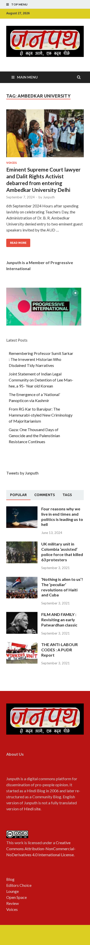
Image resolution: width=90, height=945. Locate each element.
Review (12, 903)
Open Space (16, 897)
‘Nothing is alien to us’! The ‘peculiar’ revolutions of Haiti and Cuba (62, 587)
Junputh (49, 197)
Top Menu (19, 4)
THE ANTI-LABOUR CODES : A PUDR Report (59, 649)
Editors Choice (19, 885)
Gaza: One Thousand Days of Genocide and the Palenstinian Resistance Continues (34, 435)
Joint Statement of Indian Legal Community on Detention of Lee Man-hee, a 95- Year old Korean (41, 379)
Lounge (12, 891)
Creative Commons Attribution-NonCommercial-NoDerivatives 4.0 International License (41, 848)
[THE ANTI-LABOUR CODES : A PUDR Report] (22, 645)
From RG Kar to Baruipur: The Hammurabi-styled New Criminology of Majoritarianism (40, 415)
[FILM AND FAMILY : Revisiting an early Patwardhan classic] (22, 614)
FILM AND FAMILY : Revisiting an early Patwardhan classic (59, 619)
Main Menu (27, 77)
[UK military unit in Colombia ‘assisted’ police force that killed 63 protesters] (22, 544)
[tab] (18, 495)
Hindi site (32, 808)
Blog (10, 879)
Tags (67, 495)
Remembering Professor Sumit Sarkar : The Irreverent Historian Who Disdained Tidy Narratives (41, 359)
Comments (44, 495)
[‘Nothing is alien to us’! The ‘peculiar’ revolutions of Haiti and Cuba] (22, 579)
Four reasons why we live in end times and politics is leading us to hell (62, 516)
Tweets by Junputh (22, 472)
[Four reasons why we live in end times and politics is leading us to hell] (22, 509)
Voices (12, 909)
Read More (18, 242)
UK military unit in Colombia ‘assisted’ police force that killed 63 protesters (62, 551)
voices (11, 162)
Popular (18, 495)
